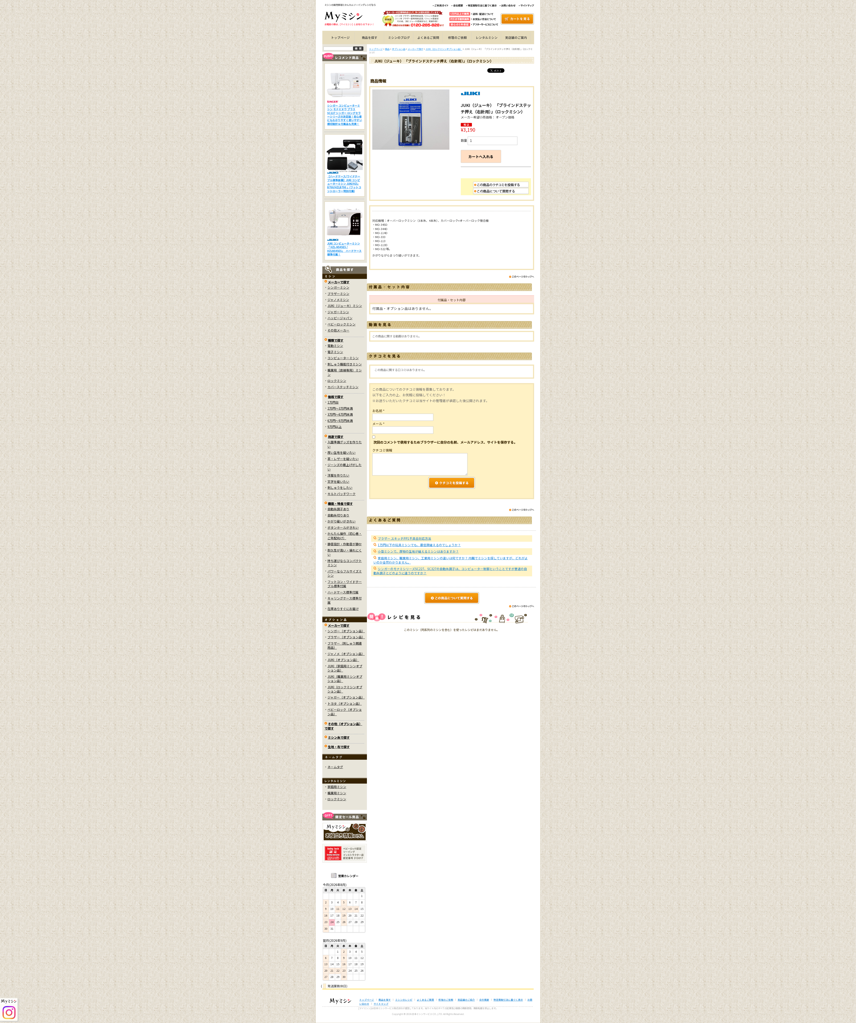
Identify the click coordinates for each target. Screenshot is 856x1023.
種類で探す (336, 340)
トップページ (340, 37)
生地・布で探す (339, 747)
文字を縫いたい (338, 481)
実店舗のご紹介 (466, 999)
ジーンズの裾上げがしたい (344, 467)
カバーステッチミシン (342, 387)
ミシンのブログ (399, 37)
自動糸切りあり (338, 515)
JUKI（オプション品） (343, 660)
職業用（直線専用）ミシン (344, 372)
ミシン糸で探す (339, 737)
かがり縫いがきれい (341, 521)
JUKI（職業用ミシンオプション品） (344, 678)
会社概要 (484, 999)
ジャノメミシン (338, 299)
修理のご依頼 (457, 37)
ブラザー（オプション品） (346, 637)
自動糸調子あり (338, 509)
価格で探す (336, 396)
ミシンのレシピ (403, 999)
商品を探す (369, 37)
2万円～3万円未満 (340, 408)
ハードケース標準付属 (342, 592)
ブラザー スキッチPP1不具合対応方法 (404, 538)
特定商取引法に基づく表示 (508, 999)
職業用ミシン (336, 793)
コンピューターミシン (343, 358)
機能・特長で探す (340, 503)
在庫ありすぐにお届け (343, 608)
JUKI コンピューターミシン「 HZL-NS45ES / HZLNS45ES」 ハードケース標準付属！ (344, 248)
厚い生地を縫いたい (341, 452)
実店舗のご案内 (516, 37)
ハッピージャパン (339, 318)
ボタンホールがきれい (343, 527)
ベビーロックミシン (341, 324)
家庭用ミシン (336, 786)
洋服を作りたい (338, 475)
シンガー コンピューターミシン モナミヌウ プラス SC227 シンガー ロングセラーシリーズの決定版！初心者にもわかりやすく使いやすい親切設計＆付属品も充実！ (344, 115)
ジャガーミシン (338, 312)
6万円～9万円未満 (340, 420)
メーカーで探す (339, 282)
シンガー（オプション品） (346, 631)
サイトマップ (381, 1003)
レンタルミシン (487, 37)
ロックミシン (336, 380)
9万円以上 (334, 426)
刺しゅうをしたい (339, 487)
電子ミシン (335, 352)
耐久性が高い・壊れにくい (344, 552)
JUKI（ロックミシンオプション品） (344, 689)
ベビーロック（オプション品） (344, 711)
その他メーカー (338, 330)
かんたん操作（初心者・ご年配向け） (344, 535)
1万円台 (333, 402)
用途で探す (336, 436)
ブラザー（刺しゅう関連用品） (344, 645)
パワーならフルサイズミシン (344, 573)
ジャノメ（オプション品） (346, 654)
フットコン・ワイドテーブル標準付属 (344, 583)
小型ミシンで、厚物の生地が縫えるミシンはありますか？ (418, 551)
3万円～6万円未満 (340, 414)
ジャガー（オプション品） (346, 697)
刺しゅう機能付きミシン (344, 364)
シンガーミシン (338, 287)
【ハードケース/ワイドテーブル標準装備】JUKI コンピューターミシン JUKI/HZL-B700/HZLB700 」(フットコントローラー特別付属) (344, 183)
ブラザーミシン (338, 293)
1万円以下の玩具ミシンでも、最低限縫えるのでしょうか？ (419, 545)
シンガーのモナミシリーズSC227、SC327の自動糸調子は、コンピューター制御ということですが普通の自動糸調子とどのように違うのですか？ (450, 570)
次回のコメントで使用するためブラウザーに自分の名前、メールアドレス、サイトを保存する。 (445, 442)
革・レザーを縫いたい (343, 459)
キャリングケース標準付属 (344, 600)
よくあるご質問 (428, 37)
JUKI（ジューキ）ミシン (344, 305)
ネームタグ (335, 767)
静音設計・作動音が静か (344, 544)
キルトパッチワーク (341, 494)
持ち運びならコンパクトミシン (344, 562)
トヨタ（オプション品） (344, 703)
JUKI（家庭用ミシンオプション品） (344, 668)
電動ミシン (335, 345)
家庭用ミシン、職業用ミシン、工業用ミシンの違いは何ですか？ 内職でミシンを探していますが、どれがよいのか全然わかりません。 (450, 560)
